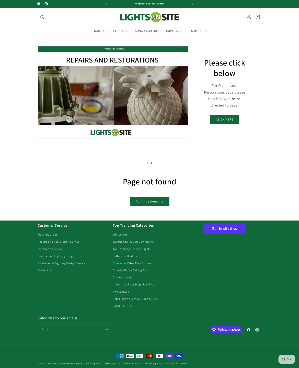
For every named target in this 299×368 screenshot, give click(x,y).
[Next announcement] (192, 4)
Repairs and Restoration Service (59, 241)
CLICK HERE (224, 119)
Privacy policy (112, 363)
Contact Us (45, 270)
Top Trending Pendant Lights (132, 249)
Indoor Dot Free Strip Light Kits (133, 284)
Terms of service (132, 363)
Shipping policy (153, 363)
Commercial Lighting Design (56, 256)
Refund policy (93, 363)
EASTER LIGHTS (122, 306)
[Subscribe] (106, 329)
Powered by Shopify (71, 363)
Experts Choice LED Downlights (133, 241)
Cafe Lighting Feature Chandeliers (135, 299)
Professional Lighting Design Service (61, 263)
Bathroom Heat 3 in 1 (127, 256)
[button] (42, 17)
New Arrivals (121, 292)
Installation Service (50, 249)
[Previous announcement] (106, 4)
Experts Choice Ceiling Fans (131, 270)
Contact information (177, 363)
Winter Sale (120, 234)
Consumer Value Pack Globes (132, 263)
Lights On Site (53, 363)
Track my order (47, 234)
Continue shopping (149, 201)
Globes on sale (122, 277)
